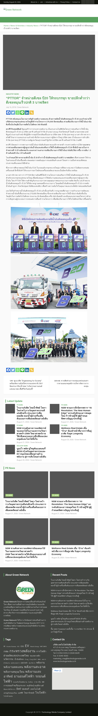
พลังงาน (40, 662)
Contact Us (76, 2)
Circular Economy (11, 646)
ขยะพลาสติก (35, 656)
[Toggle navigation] (7, 19)
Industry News (12, 94)
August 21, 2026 (23, 422)
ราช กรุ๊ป (37, 682)
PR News (20, 405)
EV (27, 646)
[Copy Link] (32, 112)
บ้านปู (26, 659)
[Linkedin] (27, 112)
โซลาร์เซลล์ (29, 693)
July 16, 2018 (11, 107)
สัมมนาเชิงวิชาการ (9, 689)
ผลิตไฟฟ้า (24, 663)
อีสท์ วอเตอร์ (22, 688)
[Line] (22, 112)
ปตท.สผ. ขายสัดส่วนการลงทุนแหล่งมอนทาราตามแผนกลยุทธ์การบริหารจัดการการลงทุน (71, 383)
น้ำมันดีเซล (19, 659)
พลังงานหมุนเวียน (14, 671)
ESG (22, 646)
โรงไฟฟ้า (40, 692)
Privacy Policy (65, 2)
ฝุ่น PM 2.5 (32, 663)
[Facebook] (8, 112)
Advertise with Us (52, 2)
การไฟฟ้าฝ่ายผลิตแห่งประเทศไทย (25, 653)
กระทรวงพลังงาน (22, 651)
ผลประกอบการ (15, 663)
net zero (43, 646)
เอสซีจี (20, 693)
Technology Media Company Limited (56, 712)
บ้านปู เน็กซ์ (33, 659)
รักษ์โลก (30, 682)
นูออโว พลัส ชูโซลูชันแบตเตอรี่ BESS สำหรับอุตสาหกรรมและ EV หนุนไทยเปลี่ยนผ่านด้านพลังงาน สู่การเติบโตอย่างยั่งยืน (72, 621)
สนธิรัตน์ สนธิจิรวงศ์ (35, 685)
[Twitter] (13, 112)
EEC (18, 646)
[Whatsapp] (18, 112)
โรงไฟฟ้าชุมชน (8, 696)
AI (4, 646)
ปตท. (39, 659)
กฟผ (6, 651)
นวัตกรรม (8, 659)
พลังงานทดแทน (13, 667)
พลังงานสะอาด (35, 667)
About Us (34, 2)
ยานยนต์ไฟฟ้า (24, 676)
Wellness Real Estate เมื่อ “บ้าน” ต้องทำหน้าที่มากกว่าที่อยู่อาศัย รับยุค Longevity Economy (71, 551)
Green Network (23, 107)
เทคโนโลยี (35, 689)
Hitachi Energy (34, 646)
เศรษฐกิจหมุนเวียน (10, 693)
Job (41, 2)
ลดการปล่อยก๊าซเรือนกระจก (24, 684)
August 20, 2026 (67, 440)
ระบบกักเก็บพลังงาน (20, 682)
